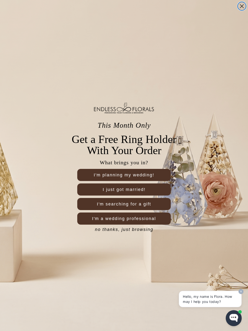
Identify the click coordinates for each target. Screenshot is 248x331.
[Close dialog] (242, 6)
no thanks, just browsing (124, 229)
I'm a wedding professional (124, 218)
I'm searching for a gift (124, 204)
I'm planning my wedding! (124, 175)
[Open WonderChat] (234, 318)
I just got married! (124, 189)
